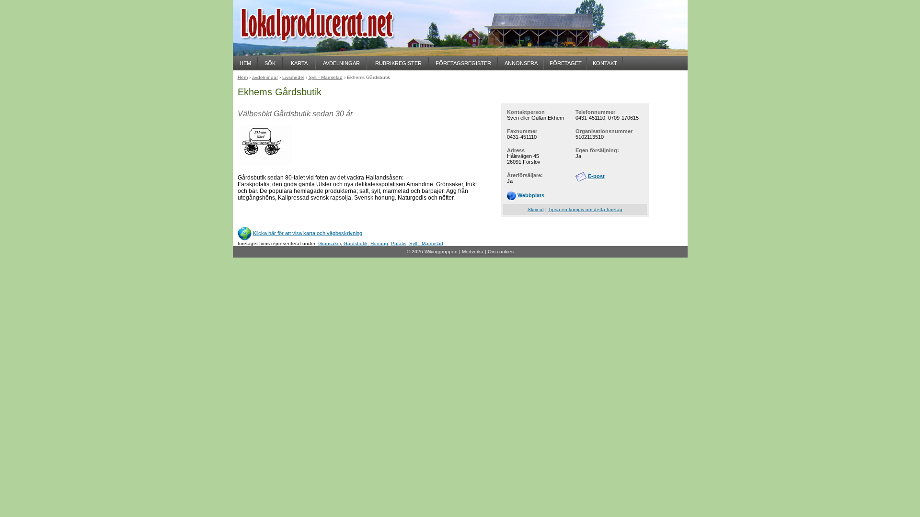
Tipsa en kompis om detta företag (585, 209)
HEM (245, 63)
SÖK (270, 63)
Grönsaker (329, 243)
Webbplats (531, 195)
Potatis (398, 243)
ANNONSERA (521, 63)
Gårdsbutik (356, 243)
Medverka (472, 251)
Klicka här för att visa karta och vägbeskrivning (307, 233)
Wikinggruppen (441, 251)
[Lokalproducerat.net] (329, 53)
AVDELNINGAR (341, 63)
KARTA (299, 63)
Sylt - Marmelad (426, 243)
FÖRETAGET (566, 63)
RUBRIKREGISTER (398, 63)
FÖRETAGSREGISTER (463, 63)
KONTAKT (605, 63)
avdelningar (265, 77)
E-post (596, 176)
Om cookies (501, 251)
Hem (243, 77)
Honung (379, 243)
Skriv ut (536, 209)
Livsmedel (293, 77)
